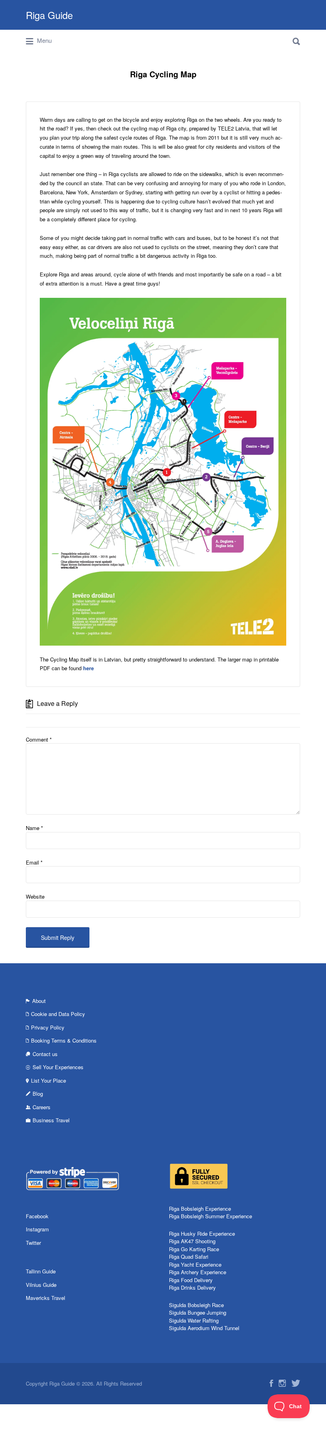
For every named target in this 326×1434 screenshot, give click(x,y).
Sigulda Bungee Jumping (197, 1312)
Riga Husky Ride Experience (202, 1233)
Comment (39, 739)
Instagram (37, 1229)
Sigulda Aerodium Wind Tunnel (204, 1328)
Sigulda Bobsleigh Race (196, 1305)
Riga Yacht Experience (195, 1264)
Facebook (37, 1216)
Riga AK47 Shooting (192, 1241)
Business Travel (51, 1120)
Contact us (45, 1054)
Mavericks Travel (45, 1298)
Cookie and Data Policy (58, 1014)
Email (34, 862)
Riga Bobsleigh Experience (200, 1208)
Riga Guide (49, 15)
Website (35, 896)
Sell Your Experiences (58, 1067)
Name (34, 828)
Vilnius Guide (41, 1284)
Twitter (33, 1242)
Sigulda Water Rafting (194, 1320)
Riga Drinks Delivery (192, 1287)
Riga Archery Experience (197, 1272)
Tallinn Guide (41, 1271)
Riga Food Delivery (191, 1280)
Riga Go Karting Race (194, 1249)
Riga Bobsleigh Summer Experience (210, 1216)
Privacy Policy (47, 1027)
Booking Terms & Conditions (64, 1040)
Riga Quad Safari (188, 1256)
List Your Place (48, 1080)
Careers (41, 1107)
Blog (38, 1093)
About (39, 1001)
